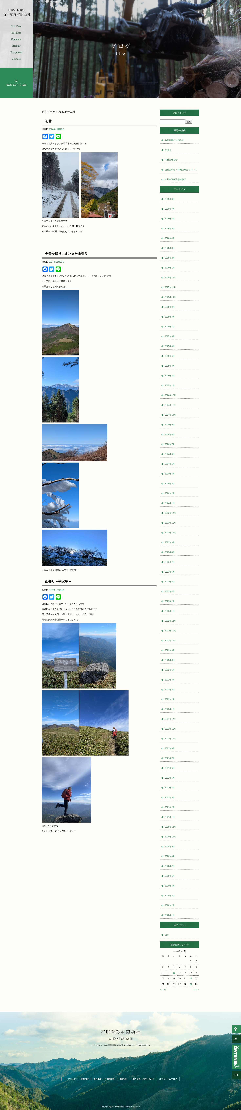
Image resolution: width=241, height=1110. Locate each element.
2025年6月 (170, 336)
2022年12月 (170, 621)
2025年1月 (170, 385)
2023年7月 (170, 562)
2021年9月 (170, 748)
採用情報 (16, 46)
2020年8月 (170, 856)
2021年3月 (170, 797)
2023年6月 (170, 572)
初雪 (48, 121)
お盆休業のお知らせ (174, 140)
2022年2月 (170, 699)
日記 (167, 935)
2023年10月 (170, 532)
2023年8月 (170, 552)
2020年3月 (170, 895)
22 (191, 978)
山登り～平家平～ (58, 581)
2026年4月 (170, 238)
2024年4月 (170, 474)
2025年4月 (170, 356)
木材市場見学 (171, 160)
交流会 (168, 150)
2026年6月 (170, 218)
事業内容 (16, 32)
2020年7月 (170, 866)
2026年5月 (170, 228)
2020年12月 (170, 827)
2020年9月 (170, 846)
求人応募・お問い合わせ (16, 59)
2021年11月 (170, 729)
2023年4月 (170, 591)
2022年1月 (170, 709)
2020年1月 (170, 915)
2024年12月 (170, 395)
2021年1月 (170, 817)
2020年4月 (170, 886)
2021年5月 (170, 778)
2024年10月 (170, 415)
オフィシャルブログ (168, 1079)
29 (191, 984)
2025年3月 (170, 366)
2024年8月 (170, 434)
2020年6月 (170, 876)
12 (174, 973)
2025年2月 (170, 375)
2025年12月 (170, 277)
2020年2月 (170, 905)
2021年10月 (170, 738)
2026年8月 (170, 199)
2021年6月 (170, 768)
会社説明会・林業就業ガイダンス (181, 169)
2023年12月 (170, 513)
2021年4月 (170, 787)
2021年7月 (170, 758)
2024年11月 (170, 405)
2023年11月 (170, 523)
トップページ (16, 26)
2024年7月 (170, 444)
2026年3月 (170, 248)
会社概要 (16, 39)
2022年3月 (170, 689)
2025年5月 (170, 346)
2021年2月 (170, 807)
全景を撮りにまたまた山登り (66, 253)
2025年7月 (170, 326)
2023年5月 (170, 581)
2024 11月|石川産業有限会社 (47, 1)
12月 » (196, 990)
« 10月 (163, 990)
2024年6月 (170, 454)
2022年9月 (170, 650)
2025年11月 (170, 287)
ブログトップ (179, 113)
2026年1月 (170, 268)
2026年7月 (170, 209)
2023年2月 (170, 601)
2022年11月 (170, 630)
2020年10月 (170, 836)
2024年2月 (170, 493)
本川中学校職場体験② (175, 179)
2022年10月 (170, 640)
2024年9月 (170, 424)
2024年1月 (170, 503)
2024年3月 (170, 483)
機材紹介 (16, 52)
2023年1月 (170, 611)
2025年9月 (170, 307)
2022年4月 (170, 680)
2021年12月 (170, 719)
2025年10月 (170, 297)
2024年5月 (170, 464)
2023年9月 (170, 542)
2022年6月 (170, 670)
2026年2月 (170, 258)
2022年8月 (170, 660)
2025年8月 (170, 317)
